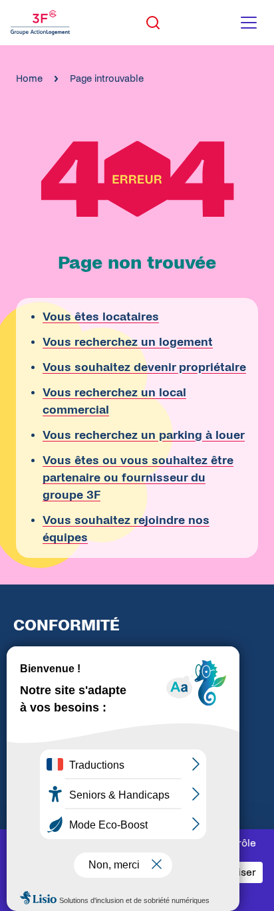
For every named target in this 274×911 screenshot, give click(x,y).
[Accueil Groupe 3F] (40, 22)
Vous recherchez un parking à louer (144, 435)
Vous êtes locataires (101, 317)
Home (29, 78)
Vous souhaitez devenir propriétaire (144, 367)
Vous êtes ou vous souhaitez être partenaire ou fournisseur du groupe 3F (138, 477)
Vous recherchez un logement (128, 342)
